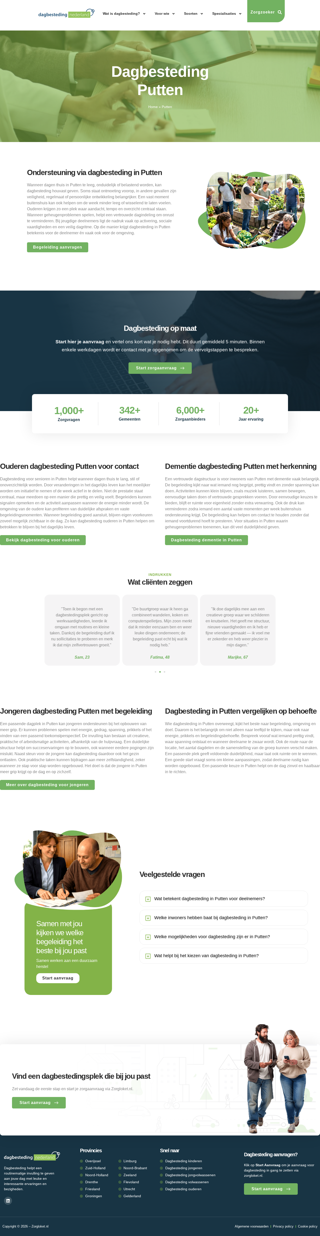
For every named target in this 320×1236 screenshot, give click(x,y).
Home (153, 107)
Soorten (191, 14)
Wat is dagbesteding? (121, 14)
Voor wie (162, 14)
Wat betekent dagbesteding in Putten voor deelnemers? (209, 898)
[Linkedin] (8, 1201)
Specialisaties (224, 14)
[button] (155, 672)
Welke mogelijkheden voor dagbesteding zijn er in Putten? (212, 936)
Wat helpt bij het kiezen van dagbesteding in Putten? (206, 955)
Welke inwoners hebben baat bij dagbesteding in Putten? (211, 917)
